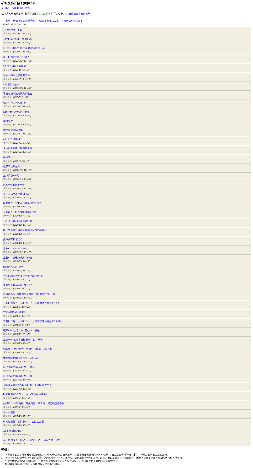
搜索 (14, 8)
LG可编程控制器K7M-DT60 (18, 376)
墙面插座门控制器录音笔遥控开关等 (22, 203)
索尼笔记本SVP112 (13, 130)
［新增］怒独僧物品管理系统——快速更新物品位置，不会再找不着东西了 (43, 20)
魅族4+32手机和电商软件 (16, 75)
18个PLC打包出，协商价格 (17, 39)
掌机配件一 (9, 121)
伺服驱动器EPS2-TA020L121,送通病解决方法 (27, 385)
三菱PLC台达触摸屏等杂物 (17, 257)
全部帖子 (6, 8)
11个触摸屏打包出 (13, 30)
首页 (27, 8)
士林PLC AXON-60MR (15, 248)
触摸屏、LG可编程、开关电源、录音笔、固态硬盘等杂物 (33, 403)
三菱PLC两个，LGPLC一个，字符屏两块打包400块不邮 (32, 321)
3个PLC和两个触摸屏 (14, 66)
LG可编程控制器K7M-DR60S (18, 367)
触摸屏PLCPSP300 (13, 266)
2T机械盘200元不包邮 (15, 312)
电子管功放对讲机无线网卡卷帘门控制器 (25, 230)
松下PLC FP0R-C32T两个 (16, 57)
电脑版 (20, 8)
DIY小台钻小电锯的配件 (16, 112)
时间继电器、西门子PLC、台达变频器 (23, 421)
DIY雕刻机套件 (11, 84)
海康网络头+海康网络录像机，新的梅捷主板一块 (29, 294)
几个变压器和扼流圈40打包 (17, 221)
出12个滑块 (9, 412)
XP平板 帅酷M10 (12, 430)
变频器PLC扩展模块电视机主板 (20, 212)
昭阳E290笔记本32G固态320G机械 (21, 330)
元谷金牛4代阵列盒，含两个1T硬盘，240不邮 (27, 348)
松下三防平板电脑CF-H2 (16, 194)
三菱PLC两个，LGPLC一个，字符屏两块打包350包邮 (31, 303)
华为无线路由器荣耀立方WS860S (20, 358)
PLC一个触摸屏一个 (14, 184)
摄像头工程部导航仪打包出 (17, 285)
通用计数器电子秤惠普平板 (17, 148)
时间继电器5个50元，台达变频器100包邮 (25, 394)
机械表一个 (9, 157)
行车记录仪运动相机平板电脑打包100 (23, 276)
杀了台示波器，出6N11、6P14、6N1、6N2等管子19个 (31, 440)
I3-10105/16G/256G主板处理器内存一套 (24, 48)
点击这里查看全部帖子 (78, 13)
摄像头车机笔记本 (13, 239)
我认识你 (7, 33)
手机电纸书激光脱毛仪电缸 (17, 93)
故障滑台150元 (11, 175)
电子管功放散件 (11, 166)
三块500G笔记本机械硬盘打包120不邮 (23, 339)
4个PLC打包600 (11, 139)
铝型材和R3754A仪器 (14, 102)
